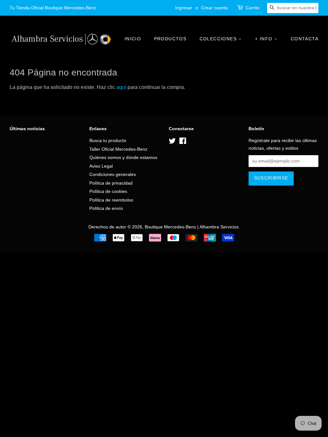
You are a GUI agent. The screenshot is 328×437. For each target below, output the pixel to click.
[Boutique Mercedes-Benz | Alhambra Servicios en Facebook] (182, 142)
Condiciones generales (112, 174)
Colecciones (219, 38)
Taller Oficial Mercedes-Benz (118, 149)
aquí (121, 87)
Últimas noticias (27, 128)
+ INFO (264, 38)
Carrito (252, 7)
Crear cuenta (214, 7)
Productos (170, 38)
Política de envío (106, 208)
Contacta (304, 38)
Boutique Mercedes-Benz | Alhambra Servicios (192, 227)
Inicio (133, 38)
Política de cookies (108, 191)
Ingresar (183, 7)
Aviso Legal (101, 166)
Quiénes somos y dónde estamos (123, 157)
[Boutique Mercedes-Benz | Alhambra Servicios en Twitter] (172, 142)
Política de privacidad (111, 183)
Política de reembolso (111, 200)
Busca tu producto (107, 140)
